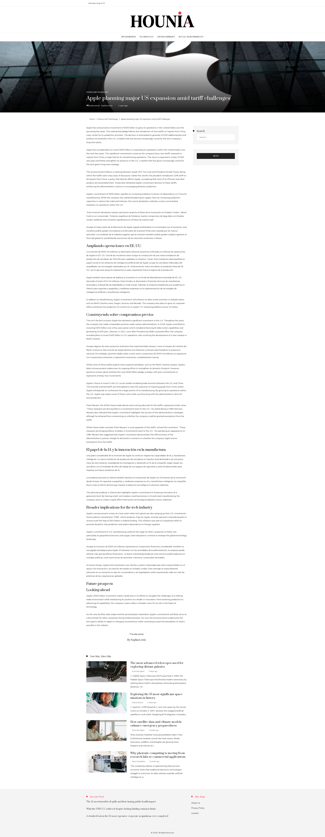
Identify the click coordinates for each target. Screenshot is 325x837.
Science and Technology (97, 92)
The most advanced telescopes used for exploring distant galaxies (157, 665)
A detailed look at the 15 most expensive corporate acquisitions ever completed (127, 816)
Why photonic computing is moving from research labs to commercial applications (158, 755)
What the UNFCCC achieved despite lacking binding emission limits (121, 809)
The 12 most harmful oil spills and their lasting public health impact (121, 801)
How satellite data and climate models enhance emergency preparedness (156, 723)
